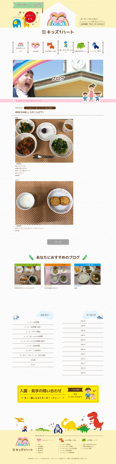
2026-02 (83, 349)
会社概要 (36, 51)
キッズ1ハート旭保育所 (33, 350)
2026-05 (83, 335)
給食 (75, 288)
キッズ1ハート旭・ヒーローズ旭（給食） (33, 355)
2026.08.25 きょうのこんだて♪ (24, 288)
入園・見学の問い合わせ (65, 51)
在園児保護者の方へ (80, 51)
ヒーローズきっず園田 (33, 331)
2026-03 (83, 344)
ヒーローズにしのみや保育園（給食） (33, 341)
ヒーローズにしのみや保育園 (33, 336)
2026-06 (83, 330)
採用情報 (40, 448)
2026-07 (83, 325)
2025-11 (83, 363)
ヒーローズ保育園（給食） (33, 327)
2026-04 (83, 340)
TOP (20, 51)
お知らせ (40, 452)
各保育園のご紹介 (50, 51)
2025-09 (83, 373)
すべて (33, 364)
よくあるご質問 (96, 51)
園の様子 (40, 450)
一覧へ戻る (58, 242)
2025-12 (83, 358)
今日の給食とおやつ (50, 288)
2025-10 (83, 368)
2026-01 (83, 354)
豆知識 (33, 360)
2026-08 (83, 321)
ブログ (20, 100)
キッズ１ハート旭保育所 (67, 452)
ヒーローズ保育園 (33, 322)
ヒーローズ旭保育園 (33, 346)
